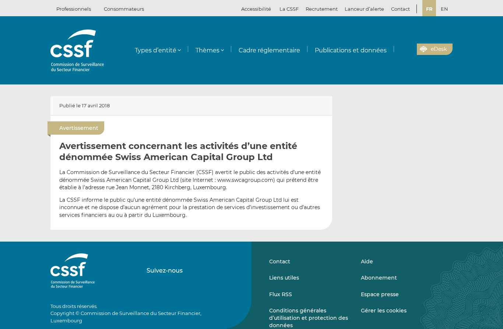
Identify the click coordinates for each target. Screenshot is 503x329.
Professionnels (73, 9)
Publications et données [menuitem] (351, 50)
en (444, 9)
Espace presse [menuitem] (380, 294)
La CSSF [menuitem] (289, 9)
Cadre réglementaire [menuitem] (269, 50)
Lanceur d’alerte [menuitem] (364, 9)
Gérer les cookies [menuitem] (384, 310)
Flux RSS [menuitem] (280, 294)
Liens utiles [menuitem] (284, 277)
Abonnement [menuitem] (379, 277)
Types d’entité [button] (155, 50)
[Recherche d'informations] (400, 49)
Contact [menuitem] (400, 9)
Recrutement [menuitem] (322, 9)
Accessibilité (256, 9)
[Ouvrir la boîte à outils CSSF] (409, 49)
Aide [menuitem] (367, 261)
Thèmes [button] (207, 50)
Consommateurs (124, 9)
